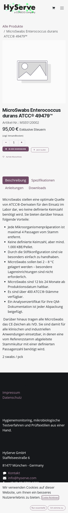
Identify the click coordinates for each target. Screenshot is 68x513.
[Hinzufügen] (21, 142)
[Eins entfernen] (5, 142)
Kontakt (14, 473)
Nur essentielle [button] (38, 507)
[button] (15, 149)
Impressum (11, 392)
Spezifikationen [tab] (43, 180)
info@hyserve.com (22, 478)
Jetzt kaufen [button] (41, 150)
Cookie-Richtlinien (50, 497)
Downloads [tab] (37, 188)
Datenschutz (12, 397)
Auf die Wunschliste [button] (14, 157)
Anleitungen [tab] (14, 188)
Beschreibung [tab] (15, 180)
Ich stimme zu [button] (56, 507)
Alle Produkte (12, 26)
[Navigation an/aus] (62, 8)
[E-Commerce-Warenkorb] (53, 8)
